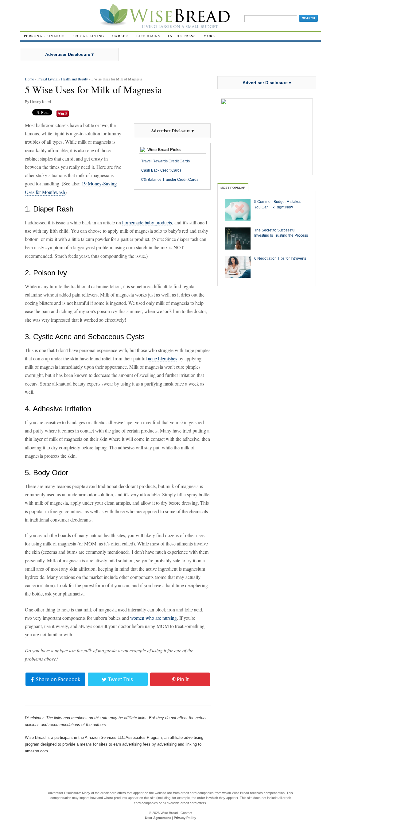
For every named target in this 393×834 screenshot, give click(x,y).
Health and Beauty (74, 78)
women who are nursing (153, 618)
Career (120, 35)
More (209, 35)
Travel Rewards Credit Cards (165, 161)
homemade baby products (147, 222)
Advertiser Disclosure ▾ (69, 54)
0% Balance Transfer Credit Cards (169, 179)
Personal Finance (44, 35)
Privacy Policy (185, 818)
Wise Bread (169, 813)
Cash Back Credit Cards (161, 170)
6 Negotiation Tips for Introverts (280, 258)
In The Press (182, 35)
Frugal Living (88, 35)
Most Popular (232, 187)
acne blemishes (162, 358)
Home (29, 78)
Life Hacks (148, 35)
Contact (186, 813)
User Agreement (158, 818)
